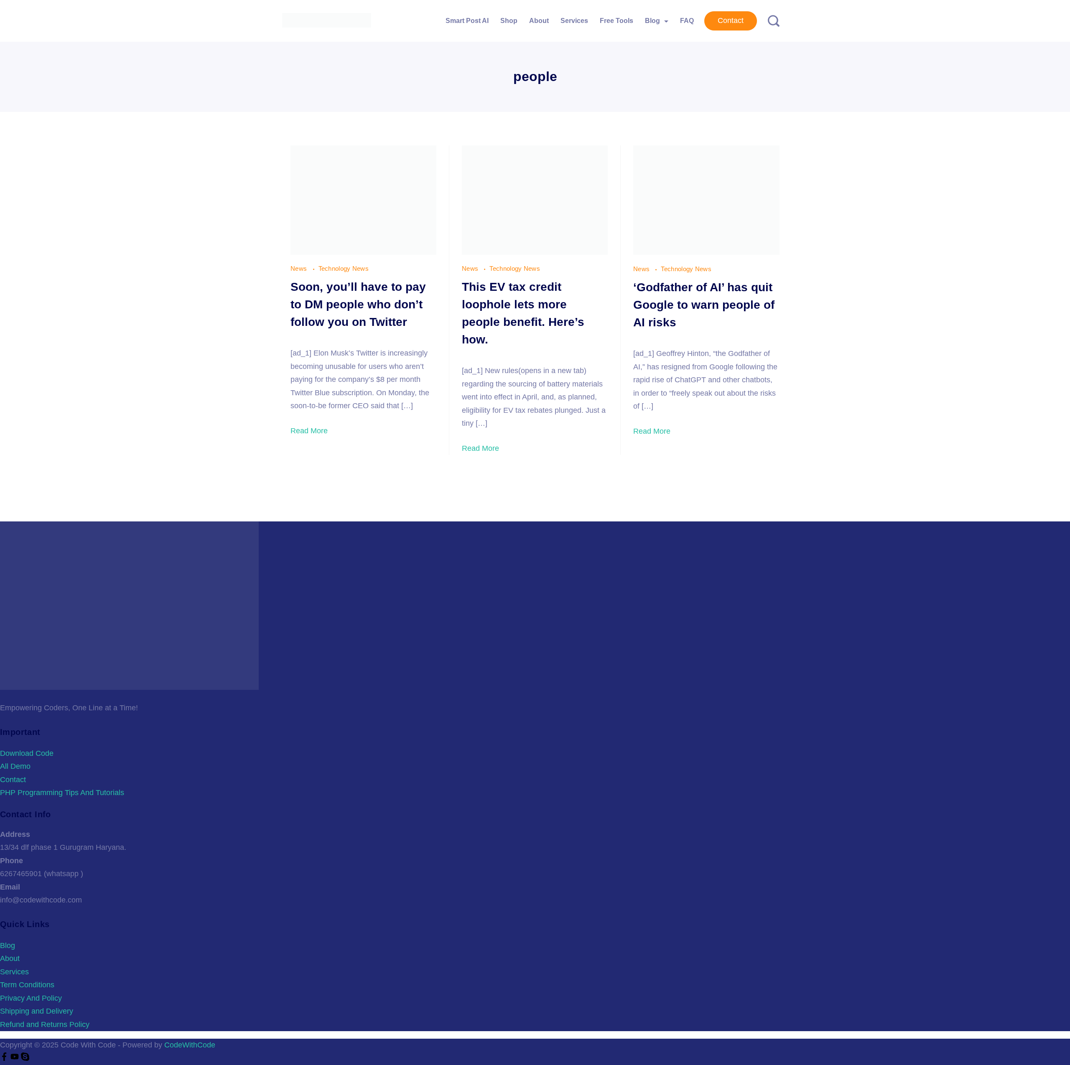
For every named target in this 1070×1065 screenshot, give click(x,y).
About (539, 20)
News (299, 268)
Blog (652, 20)
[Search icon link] (771, 21)
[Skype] (25, 1058)
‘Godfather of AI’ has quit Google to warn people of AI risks (703, 305)
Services (574, 20)
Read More (309, 431)
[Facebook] (5, 1058)
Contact (731, 20)
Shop (508, 20)
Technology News (343, 268)
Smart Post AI (467, 20)
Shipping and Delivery (36, 1011)
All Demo (15, 766)
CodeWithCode (189, 1045)
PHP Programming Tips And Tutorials (62, 792)
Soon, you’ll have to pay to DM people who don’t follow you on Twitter (358, 304)
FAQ (687, 20)
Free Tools (616, 20)
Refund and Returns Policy (44, 1024)
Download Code (27, 753)
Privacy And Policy (31, 998)
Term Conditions (27, 985)
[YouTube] (15, 1058)
